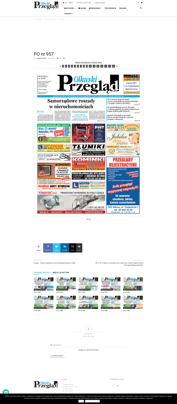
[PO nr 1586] (111, 302)
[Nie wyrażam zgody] (174, 399)
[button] (140, 8)
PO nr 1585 (126, 310)
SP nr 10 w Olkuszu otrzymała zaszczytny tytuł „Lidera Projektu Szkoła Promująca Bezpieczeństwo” (119, 264)
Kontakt (68, 14)
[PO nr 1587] (88, 302)
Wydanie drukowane (50, 19)
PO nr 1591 (104, 292)
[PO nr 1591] (111, 284)
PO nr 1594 (37, 292)
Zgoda (81, 401)
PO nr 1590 (126, 292)
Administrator (41, 58)
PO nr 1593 (59, 292)
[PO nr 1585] (133, 302)
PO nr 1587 (81, 310)
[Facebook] (138, 2)
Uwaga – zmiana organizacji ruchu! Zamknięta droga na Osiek (54, 263)
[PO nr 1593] (66, 284)
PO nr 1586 (104, 310)
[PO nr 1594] (44, 284)
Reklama (122, 8)
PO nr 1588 (59, 310)
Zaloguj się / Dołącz (100, 2)
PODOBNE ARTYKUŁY (42, 272)
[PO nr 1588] (66, 302)
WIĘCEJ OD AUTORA (61, 272)
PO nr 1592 (81, 292)
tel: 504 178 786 (67, 391)
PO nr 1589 (37, 310)
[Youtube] (141, 2)
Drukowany (95, 8)
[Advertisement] (88, 36)
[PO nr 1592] (88, 284)
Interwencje (111, 8)
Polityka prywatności (92, 401)
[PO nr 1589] (44, 302)
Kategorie (70, 8)
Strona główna (38, 19)
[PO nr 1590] (133, 284)
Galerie (83, 8)
